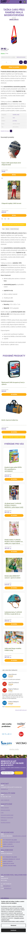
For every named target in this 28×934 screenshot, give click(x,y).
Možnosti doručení (21, 57)
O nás (2, 812)
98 (2, 218)
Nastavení (13, 925)
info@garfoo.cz (4, 789)
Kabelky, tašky (16, 114)
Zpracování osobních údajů (7, 815)
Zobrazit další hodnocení (21, 710)
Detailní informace (5, 131)
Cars (14, 117)
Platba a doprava (5, 807)
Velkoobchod (4, 820)
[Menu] (24, 1)
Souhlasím (13, 930)
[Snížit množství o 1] (25, 62)
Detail (14, 174)
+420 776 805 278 (5, 800)
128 (8, 218)
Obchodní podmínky (5, 810)
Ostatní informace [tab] (14, 229)
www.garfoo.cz (6, 885)
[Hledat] (16, 1)
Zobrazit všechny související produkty (14, 224)
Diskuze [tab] (7, 229)
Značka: (14, 19)
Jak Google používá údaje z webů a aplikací (12, 921)
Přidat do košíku (14, 67)
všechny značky (14, 749)
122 (5, 218)
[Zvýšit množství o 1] (21, 62)
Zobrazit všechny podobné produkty (14, 437)
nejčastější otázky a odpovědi (19, 836)
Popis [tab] (3, 229)
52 (2, 178)
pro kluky (15, 120)
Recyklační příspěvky (5, 822)
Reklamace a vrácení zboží (7, 817)
